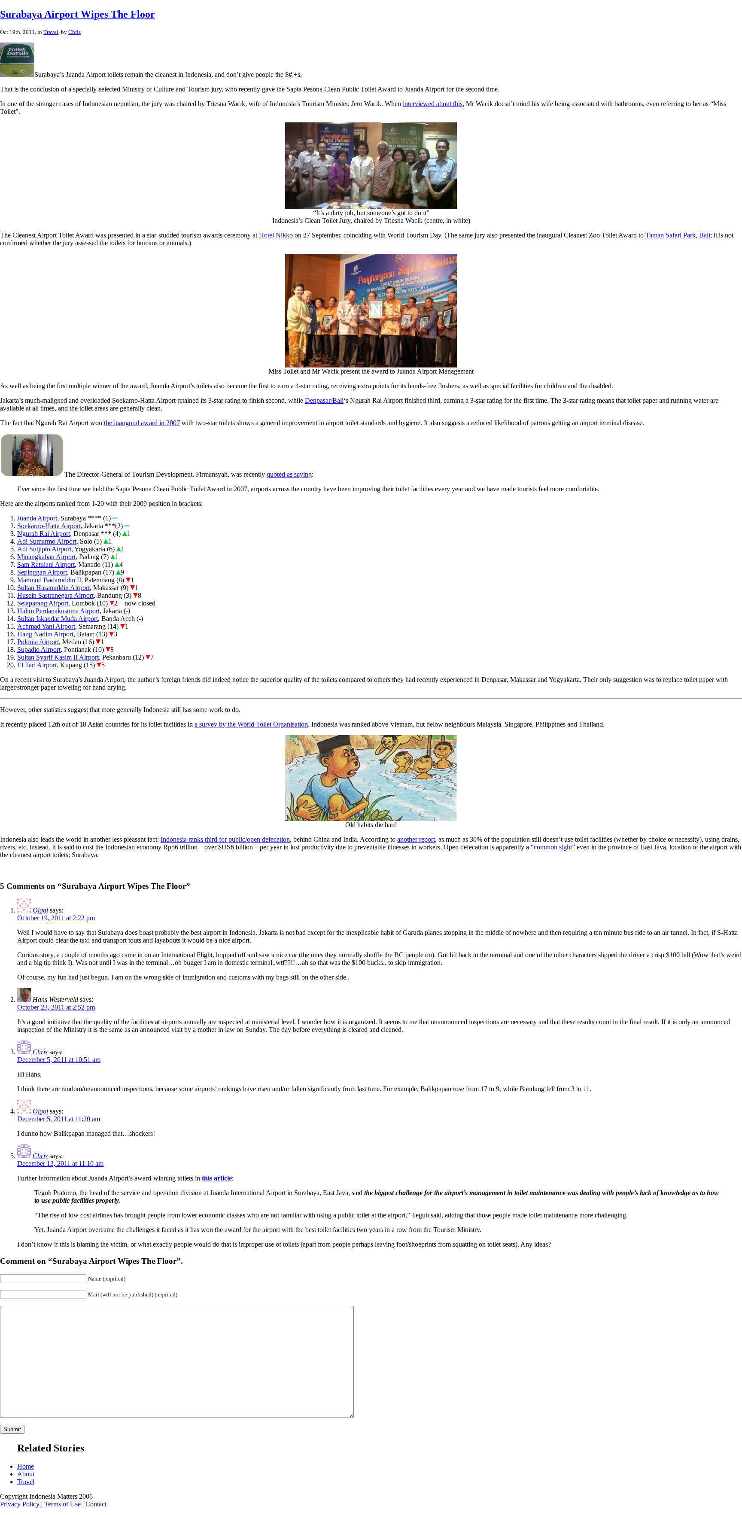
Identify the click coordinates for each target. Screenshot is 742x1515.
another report (416, 839)
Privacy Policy (20, 1504)
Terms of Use (62, 1504)
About (25, 1474)
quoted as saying (289, 474)
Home (25, 1466)
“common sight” (553, 847)
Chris (74, 32)
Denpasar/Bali (324, 400)
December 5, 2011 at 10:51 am (58, 1059)
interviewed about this (432, 103)
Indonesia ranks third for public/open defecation (225, 839)
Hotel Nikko (276, 235)
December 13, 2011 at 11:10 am (60, 1163)
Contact (95, 1504)
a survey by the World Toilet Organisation (251, 724)
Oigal (40, 910)
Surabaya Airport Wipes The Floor (77, 14)
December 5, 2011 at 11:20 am (58, 1119)
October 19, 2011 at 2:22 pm (56, 918)
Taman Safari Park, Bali (677, 235)
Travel (50, 32)
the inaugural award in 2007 (142, 422)
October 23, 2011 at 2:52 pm (56, 1007)
